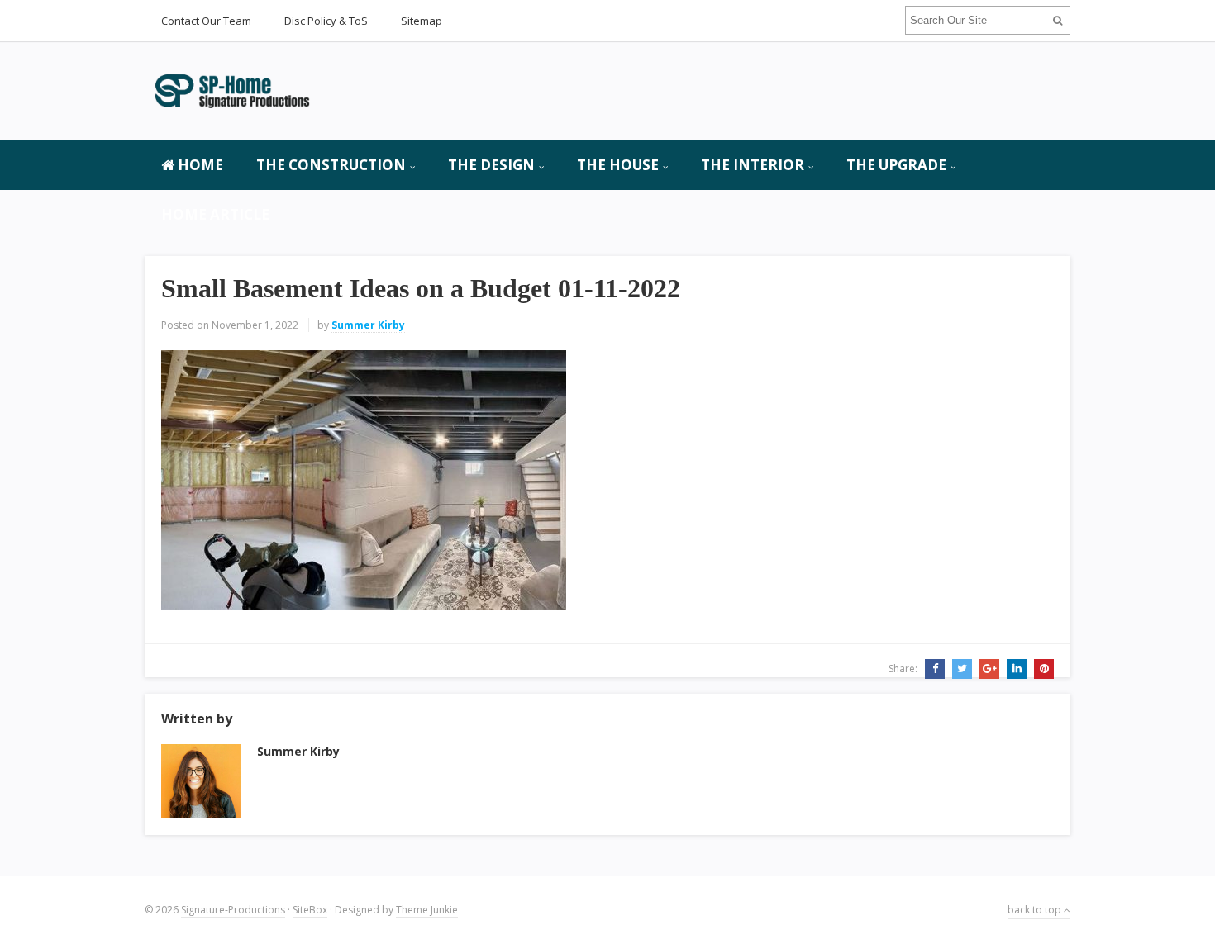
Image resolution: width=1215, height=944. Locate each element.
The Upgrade (896, 164)
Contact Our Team (206, 20)
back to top (1036, 910)
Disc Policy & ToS (326, 20)
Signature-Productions (233, 910)
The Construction (331, 164)
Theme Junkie (427, 910)
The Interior (752, 164)
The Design (491, 164)
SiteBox (310, 910)
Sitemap (421, 20)
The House (618, 164)
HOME (198, 164)
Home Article (215, 214)
